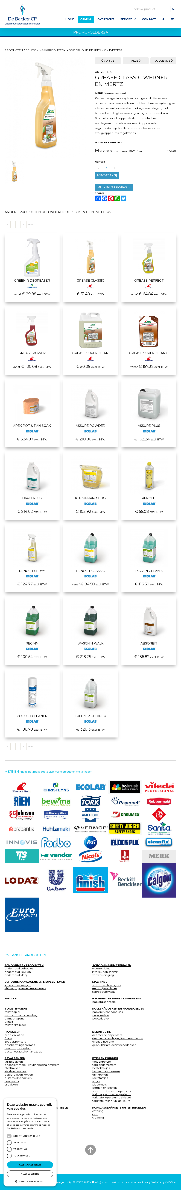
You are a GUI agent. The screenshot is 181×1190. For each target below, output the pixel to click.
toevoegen (105, 175)
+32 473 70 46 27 (80, 1182)
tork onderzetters (104, 1064)
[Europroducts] (22, 915)
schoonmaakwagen (18, 985)
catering (97, 1111)
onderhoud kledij (16, 975)
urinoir (9, 1021)
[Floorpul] (125, 842)
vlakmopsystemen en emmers (25, 988)
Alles (30, 224)
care (95, 1114)
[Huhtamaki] (56, 828)
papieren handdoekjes (107, 1012)
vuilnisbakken (14, 1061)
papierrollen (100, 1015)
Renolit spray (32, 571)
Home (69, 19)
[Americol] (90, 815)
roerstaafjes (100, 1078)
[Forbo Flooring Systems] (56, 842)
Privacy (146, 1182)
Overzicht (105, 19)
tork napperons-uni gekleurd (111, 1094)
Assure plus (149, 426)
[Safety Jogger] (125, 828)
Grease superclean (90, 353)
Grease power (32, 353)
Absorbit (149, 643)
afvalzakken (13, 1068)
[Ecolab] (90, 787)
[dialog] (30, 1142)
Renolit (149, 498)
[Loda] (22, 880)
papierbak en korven (19, 1074)
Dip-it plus (32, 498)
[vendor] (56, 856)
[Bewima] (56, 801)
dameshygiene (15, 1018)
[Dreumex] (125, 815)
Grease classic (90, 281)
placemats (99, 1084)
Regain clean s (149, 571)
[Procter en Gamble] (90, 842)
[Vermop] (90, 828)
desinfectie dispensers (107, 1035)
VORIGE (108, 60)
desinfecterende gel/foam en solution (117, 1038)
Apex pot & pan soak (32, 426)
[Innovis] (22, 842)
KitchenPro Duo (90, 498)
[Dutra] (125, 856)
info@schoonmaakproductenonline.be (117, 1182)
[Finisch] (90, 880)
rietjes (96, 1081)
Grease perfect (149, 281)
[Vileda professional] (159, 787)
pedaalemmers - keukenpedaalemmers (32, 1064)
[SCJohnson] (22, 815)
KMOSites (170, 1182)
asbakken (11, 1084)
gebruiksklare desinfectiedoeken (114, 1045)
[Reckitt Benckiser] (125, 880)
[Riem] (22, 801)
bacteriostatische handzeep (23, 1051)
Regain (32, 643)
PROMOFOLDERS (89, 32)
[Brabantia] (22, 828)
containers (12, 1081)
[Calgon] (159, 880)
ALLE (135, 60)
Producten (14, 50)
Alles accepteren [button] (30, 1164)
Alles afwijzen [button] (30, 1173)
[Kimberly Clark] (56, 815)
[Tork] (90, 801)
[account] (163, 19)
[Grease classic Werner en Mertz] (45, 107)
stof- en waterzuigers (106, 985)
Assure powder (90, 426)
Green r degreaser (32, 281)
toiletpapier (12, 1012)
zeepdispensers (15, 1041)
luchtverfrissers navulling (21, 1015)
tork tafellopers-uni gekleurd (111, 1097)
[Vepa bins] (159, 815)
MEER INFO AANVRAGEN (114, 187)
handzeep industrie (18, 1048)
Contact (149, 19)
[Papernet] (125, 801)
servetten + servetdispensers (111, 1091)
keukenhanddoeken (106, 1071)
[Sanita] (159, 828)
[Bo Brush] (125, 787)
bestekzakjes (101, 1068)
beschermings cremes (20, 1045)
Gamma (85, 19)
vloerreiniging (101, 968)
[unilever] (56, 880)
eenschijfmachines (104, 988)
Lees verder (28, 1128)
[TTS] (22, 856)
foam (8, 1038)
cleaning (98, 1117)
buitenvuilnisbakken (18, 1078)
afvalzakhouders (16, 1071)
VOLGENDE (162, 60)
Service (126, 19)
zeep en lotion (14, 1035)
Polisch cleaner (32, 716)
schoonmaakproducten (46, 50)
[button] (30, 1181)
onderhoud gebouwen (20, 968)
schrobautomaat (103, 991)
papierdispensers (103, 1001)
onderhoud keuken (85, 50)
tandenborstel (102, 1061)
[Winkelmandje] (172, 19)
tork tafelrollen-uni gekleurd (111, 1101)
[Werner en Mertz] (22, 787)
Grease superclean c (149, 353)
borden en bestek (104, 1087)
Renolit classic (90, 571)
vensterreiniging (103, 975)
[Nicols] (90, 856)
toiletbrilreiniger (15, 1025)
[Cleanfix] (159, 842)
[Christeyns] (56, 787)
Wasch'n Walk (90, 643)
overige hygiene (103, 1041)
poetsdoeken (101, 1018)
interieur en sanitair (105, 972)
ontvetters (113, 50)
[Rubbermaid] (159, 801)
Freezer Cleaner (90, 716)
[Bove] (159, 856)
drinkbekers (100, 1074)
